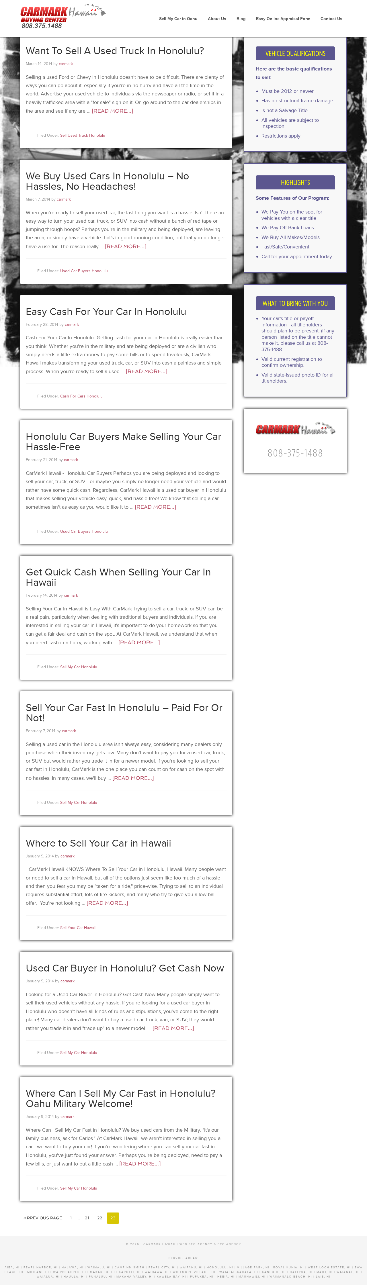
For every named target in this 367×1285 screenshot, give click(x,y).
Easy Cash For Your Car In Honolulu (106, 311)
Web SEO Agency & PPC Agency (210, 1244)
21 (87, 1218)
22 (99, 1218)
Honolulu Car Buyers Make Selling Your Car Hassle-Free (123, 441)
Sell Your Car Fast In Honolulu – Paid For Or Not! (124, 713)
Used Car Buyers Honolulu (84, 271)
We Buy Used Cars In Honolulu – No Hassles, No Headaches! (107, 181)
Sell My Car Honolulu (78, 667)
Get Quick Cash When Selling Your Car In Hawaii (118, 577)
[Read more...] (112, 111)
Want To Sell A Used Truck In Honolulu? (115, 51)
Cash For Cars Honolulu (81, 396)
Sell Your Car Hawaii (77, 927)
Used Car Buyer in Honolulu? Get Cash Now (125, 968)
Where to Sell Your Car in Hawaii (98, 843)
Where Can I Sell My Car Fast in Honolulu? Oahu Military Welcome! (121, 1098)
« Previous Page (43, 1218)
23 (113, 1218)
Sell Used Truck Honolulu (82, 135)
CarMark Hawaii (63, 14)
